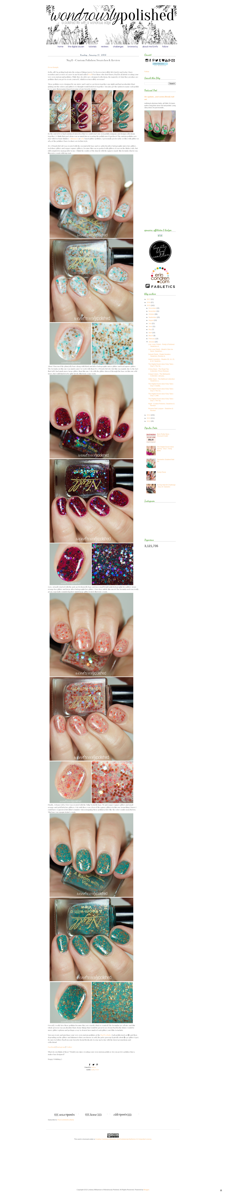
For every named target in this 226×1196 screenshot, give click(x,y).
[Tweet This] (93, 1065)
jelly (82, 138)
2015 (149, 305)
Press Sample (53, 67)
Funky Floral (161, 472)
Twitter (69, 1047)
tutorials (93, 46)
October (152, 314)
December (152, 308)
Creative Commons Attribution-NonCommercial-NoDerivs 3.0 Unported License (123, 1139)
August (151, 320)
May (150, 329)
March (151, 336)
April (150, 333)
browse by (133, 46)
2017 (149, 299)
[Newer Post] (61, 1116)
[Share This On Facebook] (90, 1065)
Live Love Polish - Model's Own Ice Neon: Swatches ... (160, 350)
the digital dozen (76, 46)
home (60, 46)
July (150, 323)
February (152, 339)
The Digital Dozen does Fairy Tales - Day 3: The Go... (161, 390)
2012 (149, 421)
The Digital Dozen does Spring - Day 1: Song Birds (165, 449)
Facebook (51, 1047)
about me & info (150, 46)
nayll (92, 1070)
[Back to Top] (221, 1190)
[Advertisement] (93, 1093)
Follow (146, 72)
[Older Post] (125, 1116)
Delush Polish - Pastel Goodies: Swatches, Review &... (159, 355)
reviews (104, 46)
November (152, 311)
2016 (149, 302)
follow (165, 46)
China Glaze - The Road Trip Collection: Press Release (158, 370)
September (153, 317)
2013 (149, 418)
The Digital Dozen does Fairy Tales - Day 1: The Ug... (161, 399)
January (152, 342)
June (150, 326)
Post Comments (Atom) (66, 1120)
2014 (149, 415)
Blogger (146, 1190)
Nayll (90, 74)
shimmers (74, 138)
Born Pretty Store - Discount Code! (163, 435)
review (97, 1070)
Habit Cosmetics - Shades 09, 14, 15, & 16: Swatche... (161, 360)
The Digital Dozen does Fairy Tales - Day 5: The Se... (161, 365)
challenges (118, 46)
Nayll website (105, 1035)
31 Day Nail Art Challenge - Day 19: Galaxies (166, 486)
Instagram (61, 1047)
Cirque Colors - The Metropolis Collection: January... (159, 375)
